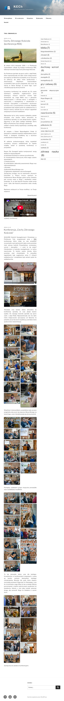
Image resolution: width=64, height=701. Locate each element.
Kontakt (6, 22)
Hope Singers (46, 98)
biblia (45, 47)
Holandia (44, 95)
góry (43, 87)
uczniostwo (46, 139)
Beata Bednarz (45, 44)
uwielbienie (44, 142)
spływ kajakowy (46, 134)
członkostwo (46, 58)
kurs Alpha (44, 109)
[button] (12, 330)
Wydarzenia (39, 18)
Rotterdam (44, 128)
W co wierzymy (19, 18)
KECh (18, 6)
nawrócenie (48, 113)
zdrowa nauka (50, 153)
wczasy (43, 145)
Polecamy (48, 18)
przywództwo (46, 122)
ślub (43, 159)
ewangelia (45, 77)
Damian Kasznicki (46, 61)
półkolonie (46, 125)
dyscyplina (45, 74)
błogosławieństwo (48, 51)
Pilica (43, 119)
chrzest (45, 55)
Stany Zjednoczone (46, 136)
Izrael (43, 101)
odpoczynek (45, 116)
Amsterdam (44, 41)
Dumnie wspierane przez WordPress (37, 697)
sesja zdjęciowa (47, 131)
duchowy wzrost (50, 69)
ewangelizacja (47, 80)
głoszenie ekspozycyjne (50, 92)
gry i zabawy (49, 84)
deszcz (43, 63)
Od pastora (30, 18)
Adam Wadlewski (46, 39)
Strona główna (8, 18)
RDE (35, 239)
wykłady (45, 148)
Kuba (43, 107)
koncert (44, 104)
